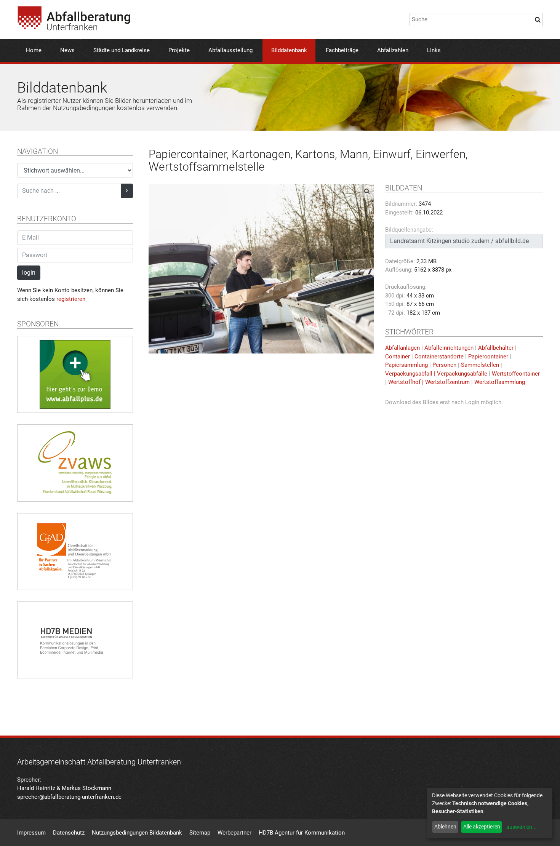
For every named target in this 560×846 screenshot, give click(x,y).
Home (34, 50)
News (67, 50)
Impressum (31, 832)
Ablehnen (445, 827)
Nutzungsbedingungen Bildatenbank (137, 832)
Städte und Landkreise (121, 50)
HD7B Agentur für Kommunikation (302, 832)
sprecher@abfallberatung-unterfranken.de (69, 796)
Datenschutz (69, 832)
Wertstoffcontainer (516, 373)
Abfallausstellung (230, 50)
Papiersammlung (406, 364)
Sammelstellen (480, 364)
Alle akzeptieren (481, 827)
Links (434, 50)
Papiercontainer (488, 356)
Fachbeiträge (342, 50)
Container (397, 356)
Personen (444, 364)
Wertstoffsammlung (499, 382)
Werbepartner (234, 832)
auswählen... (521, 827)
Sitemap (199, 832)
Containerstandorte (439, 356)
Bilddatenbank (289, 50)
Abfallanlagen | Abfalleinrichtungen (429, 347)
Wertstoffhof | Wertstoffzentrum (429, 382)
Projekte (179, 50)
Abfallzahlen (392, 50)
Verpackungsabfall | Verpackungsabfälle (436, 373)
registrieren (70, 299)
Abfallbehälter (496, 347)
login (28, 272)
